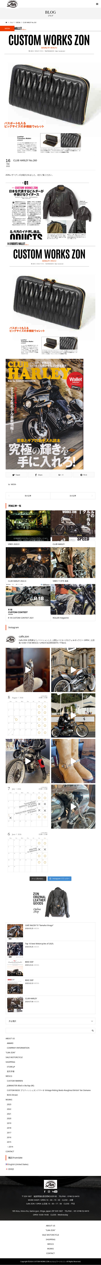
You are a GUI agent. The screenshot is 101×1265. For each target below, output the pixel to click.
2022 (9, 1109)
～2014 (10, 1146)
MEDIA (7, 28)
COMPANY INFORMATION (18, 1048)
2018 (9, 1128)
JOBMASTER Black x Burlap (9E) (20, 1085)
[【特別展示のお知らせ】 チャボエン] (73, 806)
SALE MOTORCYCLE (14, 1057)
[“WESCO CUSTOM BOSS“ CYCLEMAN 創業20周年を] (73, 761)
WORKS (9, 1099)
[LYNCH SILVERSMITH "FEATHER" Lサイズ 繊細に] (28, 670)
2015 (9, 1142)
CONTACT (10, 1151)
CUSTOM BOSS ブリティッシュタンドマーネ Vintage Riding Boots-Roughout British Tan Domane (49, 1090)
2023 (9, 1104)
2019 (9, 1123)
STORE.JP (11, 1066)
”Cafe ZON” (10, 1052)
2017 (9, 1132)
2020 (9, 1118)
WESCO (9, 1076)
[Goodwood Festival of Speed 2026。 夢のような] (73, 715)
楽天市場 (10, 1071)
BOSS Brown (12, 1095)
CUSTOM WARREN (15, 1081)
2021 (9, 1114)
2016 (9, 1137)
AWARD (10, 1043)
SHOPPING (10, 1062)
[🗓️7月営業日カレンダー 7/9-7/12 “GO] (28, 806)
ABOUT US (10, 1038)
